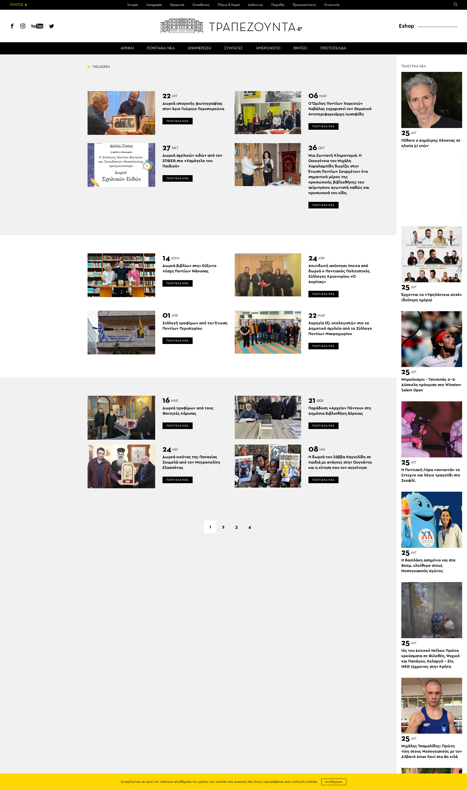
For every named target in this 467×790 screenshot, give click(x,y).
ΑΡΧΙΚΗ (127, 48)
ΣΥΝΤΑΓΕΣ (233, 48)
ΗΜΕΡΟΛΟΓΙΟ (268, 48)
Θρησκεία (177, 5)
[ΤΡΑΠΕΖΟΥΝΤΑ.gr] (233, 25)
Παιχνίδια (277, 5)
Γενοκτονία (332, 5)
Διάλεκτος (255, 5)
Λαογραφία (154, 5)
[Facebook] (12, 26)
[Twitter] (51, 26)
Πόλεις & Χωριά (229, 5)
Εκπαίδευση (201, 5)
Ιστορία (132, 5)
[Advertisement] (431, 187)
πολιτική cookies (304, 781)
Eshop (406, 26)
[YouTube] (37, 26)
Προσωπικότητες (304, 5)
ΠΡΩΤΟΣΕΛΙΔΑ (333, 48)
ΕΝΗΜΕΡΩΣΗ (199, 48)
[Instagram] (22, 26)
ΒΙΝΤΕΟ (300, 48)
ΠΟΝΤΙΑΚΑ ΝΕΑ (161, 48)
